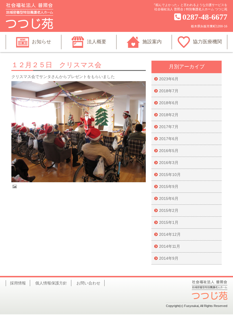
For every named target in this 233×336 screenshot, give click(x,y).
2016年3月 (168, 162)
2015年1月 (168, 222)
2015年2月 (168, 210)
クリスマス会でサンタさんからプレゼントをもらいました (63, 76)
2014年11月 (169, 246)
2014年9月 (168, 258)
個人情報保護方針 (51, 283)
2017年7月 (168, 126)
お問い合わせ (88, 283)
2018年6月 (168, 103)
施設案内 (152, 41)
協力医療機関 (207, 41)
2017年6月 (168, 138)
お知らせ (41, 41)
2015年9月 (168, 186)
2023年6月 (168, 79)
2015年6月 (168, 198)
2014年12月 (170, 234)
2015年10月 (170, 174)
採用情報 (18, 283)
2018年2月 (168, 114)
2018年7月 (168, 91)
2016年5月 (168, 150)
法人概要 (96, 41)
